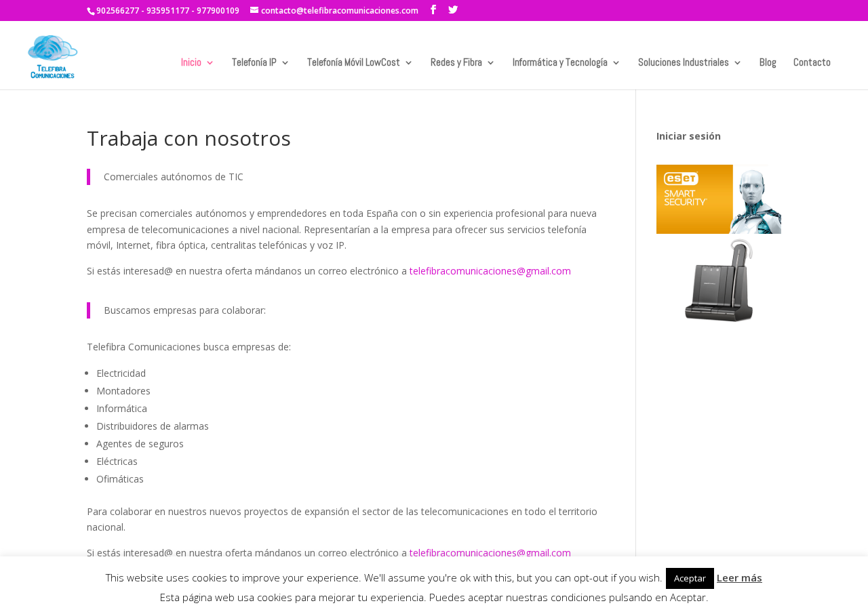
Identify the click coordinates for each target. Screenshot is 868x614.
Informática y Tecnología (560, 63)
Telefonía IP (254, 63)
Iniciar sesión (688, 135)
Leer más (739, 577)
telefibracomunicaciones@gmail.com (490, 270)
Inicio (191, 63)
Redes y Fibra (456, 63)
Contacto (812, 63)
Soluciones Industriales (683, 63)
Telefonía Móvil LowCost (353, 63)
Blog (768, 63)
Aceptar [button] (690, 578)
